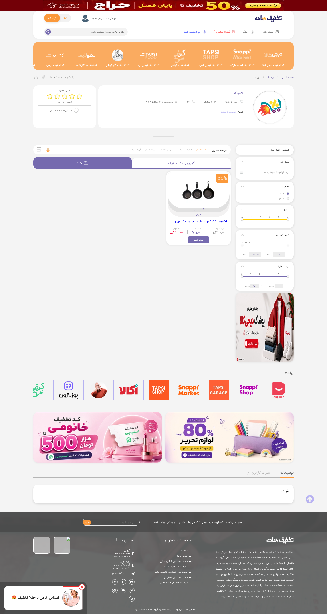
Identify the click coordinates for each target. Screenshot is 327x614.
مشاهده (198, 240)
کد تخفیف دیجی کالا (273, 65)
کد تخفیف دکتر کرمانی (118, 65)
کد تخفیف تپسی (55, 65)
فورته (257, 77)
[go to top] (310, 499)
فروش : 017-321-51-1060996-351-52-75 (121, 553)
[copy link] (44, 77)
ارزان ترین (150, 149)
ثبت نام (52, 18)
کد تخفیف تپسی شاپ (211, 65)
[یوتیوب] (123, 590)
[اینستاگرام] (115, 582)
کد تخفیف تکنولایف (86, 65)
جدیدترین (201, 149)
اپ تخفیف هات (192, 32)
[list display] (39, 149)
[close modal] (82, 587)
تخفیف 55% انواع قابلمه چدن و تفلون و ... (198, 221)
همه (282, 193)
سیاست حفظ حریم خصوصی (174, 582)
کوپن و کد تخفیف (181, 162)
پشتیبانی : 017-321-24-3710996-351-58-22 (121, 565)
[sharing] (36, 77)
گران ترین (136, 149)
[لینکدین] (132, 582)
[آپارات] (132, 599)
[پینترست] (115, 590)
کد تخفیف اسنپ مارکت (242, 65)
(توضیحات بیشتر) (228, 111)
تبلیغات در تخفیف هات (176, 566)
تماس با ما (182, 555)
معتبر (281, 198)
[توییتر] (132, 590)
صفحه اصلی (288, 77)
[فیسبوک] (123, 582)
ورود (64, 17)
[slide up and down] (287, 172)
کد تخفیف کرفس (180, 65)
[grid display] (48, 149)
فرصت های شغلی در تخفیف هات (171, 572)
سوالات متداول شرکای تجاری (174, 561)
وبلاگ (245, 32)
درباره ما (184, 550)
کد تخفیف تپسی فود (149, 65)
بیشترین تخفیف (167, 149)
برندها (271, 77)
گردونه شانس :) (222, 32)
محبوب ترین (186, 149)
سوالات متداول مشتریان (176, 577)
